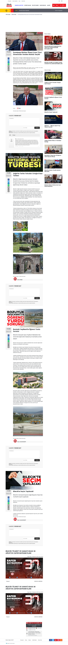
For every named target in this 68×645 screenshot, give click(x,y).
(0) (20, 146)
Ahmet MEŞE (19, 279)
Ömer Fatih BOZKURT (21, 441)
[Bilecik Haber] (9, 5)
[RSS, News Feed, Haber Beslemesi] (61, 640)
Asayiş (48, 5)
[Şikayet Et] (38, 146)
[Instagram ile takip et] (58, 640)
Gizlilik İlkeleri (34, 640)
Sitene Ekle (40, 640)
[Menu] (54, 5)
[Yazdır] (8, 68)
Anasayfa (8, 14)
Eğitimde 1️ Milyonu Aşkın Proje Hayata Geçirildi (28, 10)
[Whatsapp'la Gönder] (8, 64)
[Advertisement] (34, 24)
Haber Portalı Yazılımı (11, 643)
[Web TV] (59, 1)
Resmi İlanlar (27, 5)
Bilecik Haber (35, 5)
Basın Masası (43, 5)
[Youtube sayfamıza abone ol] (55, 640)
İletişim (29, 640)
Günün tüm (58, 10)
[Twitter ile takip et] (53, 640)
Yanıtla (17, 146)
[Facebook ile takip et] (50, 640)
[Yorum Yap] (8, 70)
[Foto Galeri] (61, 1)
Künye (26, 640)
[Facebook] (8, 58)
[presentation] (9, 10)
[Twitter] (8, 60)
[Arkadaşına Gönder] (8, 66)
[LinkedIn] (8, 62)
